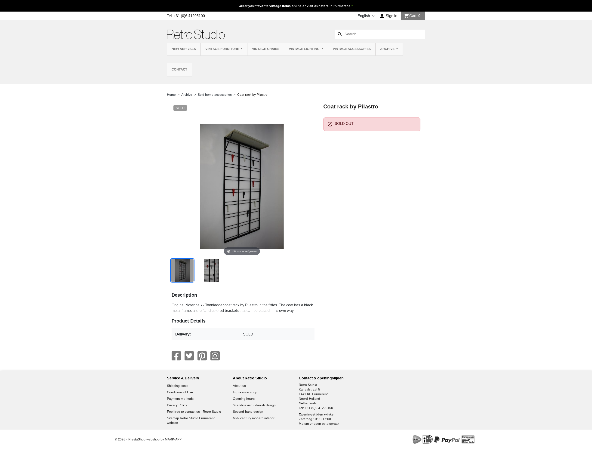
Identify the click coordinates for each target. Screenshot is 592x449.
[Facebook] (176, 356)
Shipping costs (177, 385)
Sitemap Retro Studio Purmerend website (191, 420)
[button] (388, 16)
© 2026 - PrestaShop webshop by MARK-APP (148, 439)
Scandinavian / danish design (254, 405)
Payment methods (180, 398)
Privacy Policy (177, 405)
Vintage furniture (222, 49)
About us (239, 385)
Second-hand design (248, 411)
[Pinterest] (202, 356)
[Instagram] (215, 356)
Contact (179, 69)
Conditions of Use (180, 392)
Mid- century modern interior (253, 418)
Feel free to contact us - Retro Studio (194, 411)
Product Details (189, 320)
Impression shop (245, 392)
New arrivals (184, 49)
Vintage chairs (265, 49)
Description (184, 295)
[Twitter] (189, 356)
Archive (387, 49)
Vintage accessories (352, 49)
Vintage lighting (305, 49)
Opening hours (244, 398)
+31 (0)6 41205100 (189, 16)
